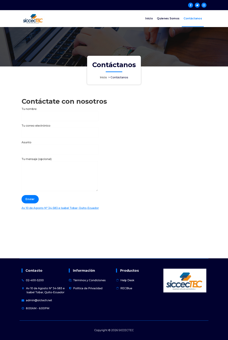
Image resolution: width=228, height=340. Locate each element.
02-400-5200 (35, 280)
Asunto (26, 142)
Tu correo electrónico (36, 125)
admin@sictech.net (39, 300)
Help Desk (127, 280)
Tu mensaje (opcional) (37, 159)
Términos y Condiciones (89, 280)
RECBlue (126, 288)
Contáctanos (193, 18)
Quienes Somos (168, 18)
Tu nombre (29, 109)
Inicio (149, 18)
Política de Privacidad (87, 288)
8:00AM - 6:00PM (37, 308)
